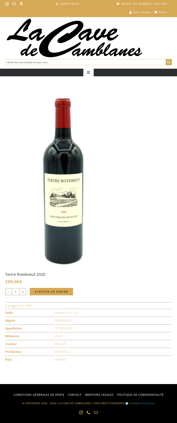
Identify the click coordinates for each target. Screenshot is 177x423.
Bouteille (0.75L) (67, 313)
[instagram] (7, 4)
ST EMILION (63, 328)
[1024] (62, 180)
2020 (59, 336)
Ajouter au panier (51, 291)
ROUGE (60, 344)
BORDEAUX (63, 320)
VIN (28, 305)
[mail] (14, 4)
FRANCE (61, 359)
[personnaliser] (21, 4)
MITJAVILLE (63, 352)
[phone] (89, 412)
